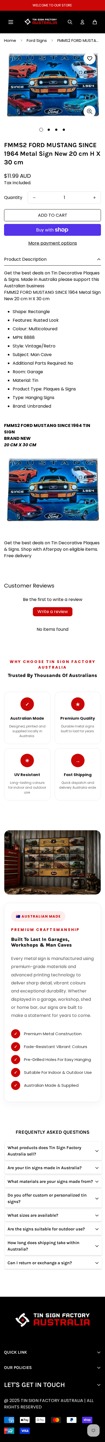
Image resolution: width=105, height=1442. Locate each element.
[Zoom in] (89, 112)
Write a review (52, 611)
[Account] (82, 22)
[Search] (70, 22)
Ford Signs (37, 40)
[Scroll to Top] (56, 1413)
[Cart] (95, 22)
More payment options (52, 243)
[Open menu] (10, 22)
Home (10, 40)
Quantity (13, 197)
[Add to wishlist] (89, 58)
